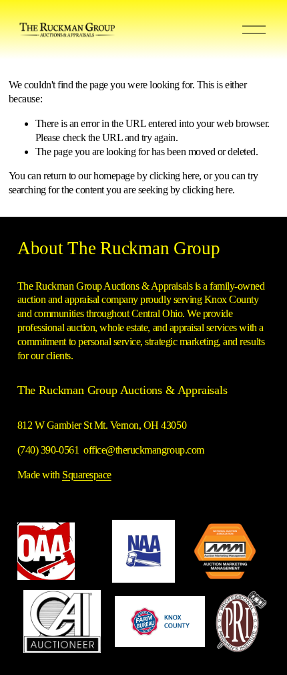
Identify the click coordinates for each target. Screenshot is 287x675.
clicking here (175, 175)
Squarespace (86, 474)
